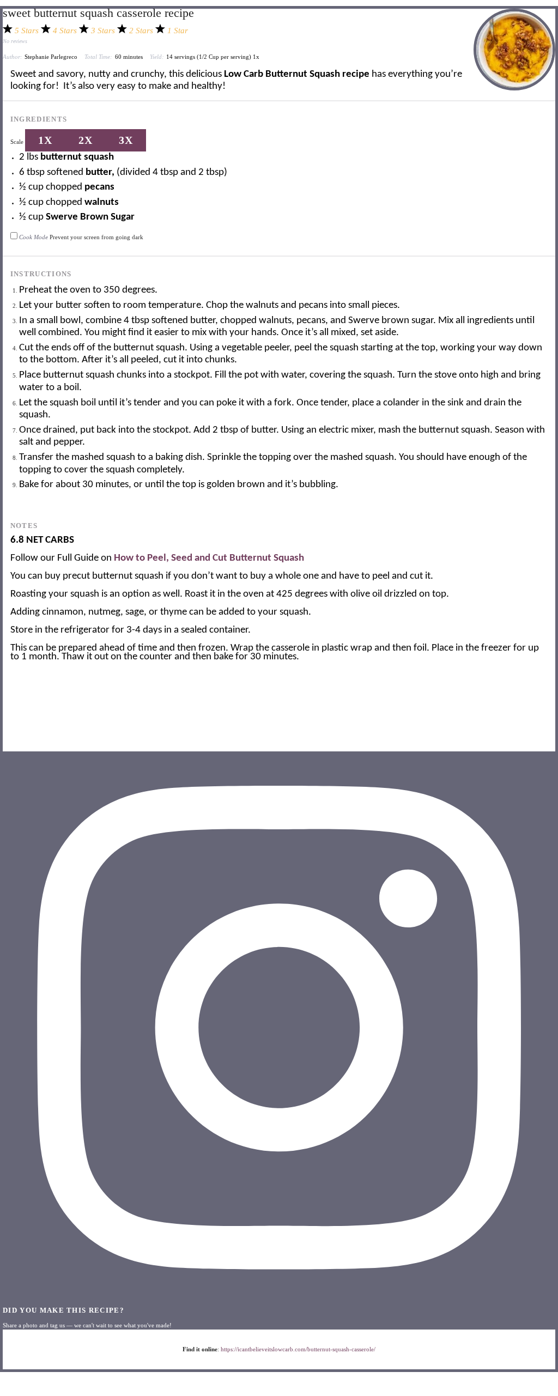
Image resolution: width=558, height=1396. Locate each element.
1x (45, 140)
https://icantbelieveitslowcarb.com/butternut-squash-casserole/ (298, 1349)
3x (126, 140)
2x (85, 140)
